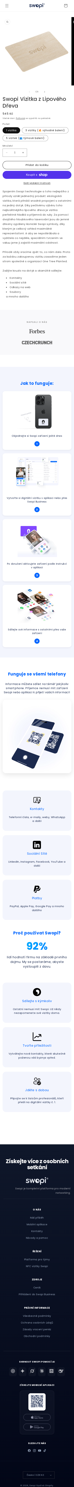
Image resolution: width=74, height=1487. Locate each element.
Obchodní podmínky (37, 1336)
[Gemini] (22, 1371)
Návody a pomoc (37, 1238)
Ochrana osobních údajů (37, 1322)
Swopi (32, 1485)
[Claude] (42, 1371)
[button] (7, 5)
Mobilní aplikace (37, 1224)
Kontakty (37, 1231)
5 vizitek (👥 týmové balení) (25, 138)
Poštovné (20, 118)
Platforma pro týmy (37, 1259)
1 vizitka (11, 130)
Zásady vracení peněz (37, 1329)
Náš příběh (37, 1217)
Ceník (37, 1287)
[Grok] (32, 1371)
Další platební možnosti (37, 183)
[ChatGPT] (13, 1371)
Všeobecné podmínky (37, 1316)
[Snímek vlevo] (29, 92)
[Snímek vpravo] (44, 92)
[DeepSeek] (61, 1371)
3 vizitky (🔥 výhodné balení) (45, 130)
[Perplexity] (51, 1371)
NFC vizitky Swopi (37, 1266)
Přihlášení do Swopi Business (37, 1294)
